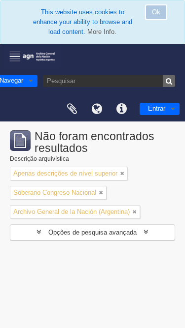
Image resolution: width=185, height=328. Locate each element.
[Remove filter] (122, 174)
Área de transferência (72, 109)
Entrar (156, 108)
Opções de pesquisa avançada (92, 232)
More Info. (101, 31)
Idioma (96, 109)
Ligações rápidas (121, 109)
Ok (156, 12)
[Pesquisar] (169, 81)
